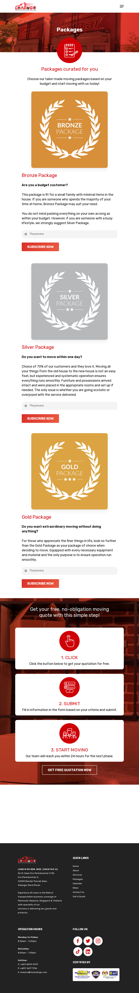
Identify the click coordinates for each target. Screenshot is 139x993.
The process (37, 233)
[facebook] (78, 940)
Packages (78, 879)
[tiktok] (78, 951)
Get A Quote (79, 896)
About (76, 870)
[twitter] (88, 940)
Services (77, 875)
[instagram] (98, 940)
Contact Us (78, 892)
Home (76, 866)
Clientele (77, 883)
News (76, 888)
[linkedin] (88, 951)
